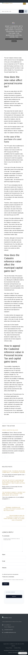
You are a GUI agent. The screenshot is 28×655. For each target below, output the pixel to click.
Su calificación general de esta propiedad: (10, 574)
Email (3, 561)
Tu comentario (5, 536)
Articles (18, 39)
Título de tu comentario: (8, 576)
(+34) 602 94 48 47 (8, 629)
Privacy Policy (9, 647)
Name (3, 554)
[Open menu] (24, 3)
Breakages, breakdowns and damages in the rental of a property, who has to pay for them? (14, 509)
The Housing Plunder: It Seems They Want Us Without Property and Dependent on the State (13, 494)
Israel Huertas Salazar (11, 39)
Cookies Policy (17, 647)
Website (4, 567)
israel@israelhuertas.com (10, 632)
